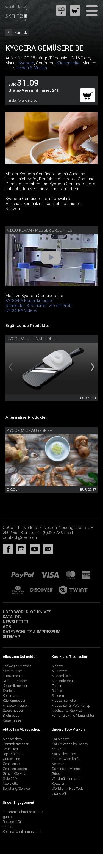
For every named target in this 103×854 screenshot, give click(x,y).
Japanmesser (14, 676)
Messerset (60, 671)
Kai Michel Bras (64, 754)
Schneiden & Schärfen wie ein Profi (38, 305)
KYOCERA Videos (21, 310)
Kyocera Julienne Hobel (32, 338)
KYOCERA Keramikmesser (29, 300)
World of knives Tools (68, 788)
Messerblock (61, 676)
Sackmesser (12, 671)
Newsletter (15, 621)
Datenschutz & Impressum (31, 631)
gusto (7, 817)
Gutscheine (11, 759)
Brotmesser (12, 715)
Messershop (12, 739)
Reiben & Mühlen (31, 67)
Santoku (9, 691)
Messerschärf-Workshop (71, 705)
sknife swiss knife (65, 759)
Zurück (20, 32)
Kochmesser (12, 696)
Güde (56, 774)
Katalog (12, 616)
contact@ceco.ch (20, 537)
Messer (57, 666)
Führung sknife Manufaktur (73, 715)
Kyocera (26, 62)
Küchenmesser (14, 700)
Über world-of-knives (27, 611)
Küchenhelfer (68, 62)
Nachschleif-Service (67, 710)
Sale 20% (10, 779)
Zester (57, 686)
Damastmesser (15, 681)
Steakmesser (13, 710)
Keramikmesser (15, 686)
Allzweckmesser (15, 705)
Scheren (58, 696)
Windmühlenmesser (67, 779)
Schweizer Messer (17, 666)
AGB (7, 626)
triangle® (59, 793)
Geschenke (11, 764)
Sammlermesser (16, 744)
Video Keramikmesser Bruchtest (41, 230)
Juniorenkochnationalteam (23, 812)
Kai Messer (60, 739)
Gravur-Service (14, 774)
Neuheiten (10, 749)
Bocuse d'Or (12, 822)
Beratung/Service (16, 788)
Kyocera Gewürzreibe (29, 430)
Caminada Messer (66, 769)
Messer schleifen (64, 700)
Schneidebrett (62, 681)
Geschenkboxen (15, 769)
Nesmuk (58, 764)
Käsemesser (12, 720)
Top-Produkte (13, 754)
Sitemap (11, 636)
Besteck (58, 691)
